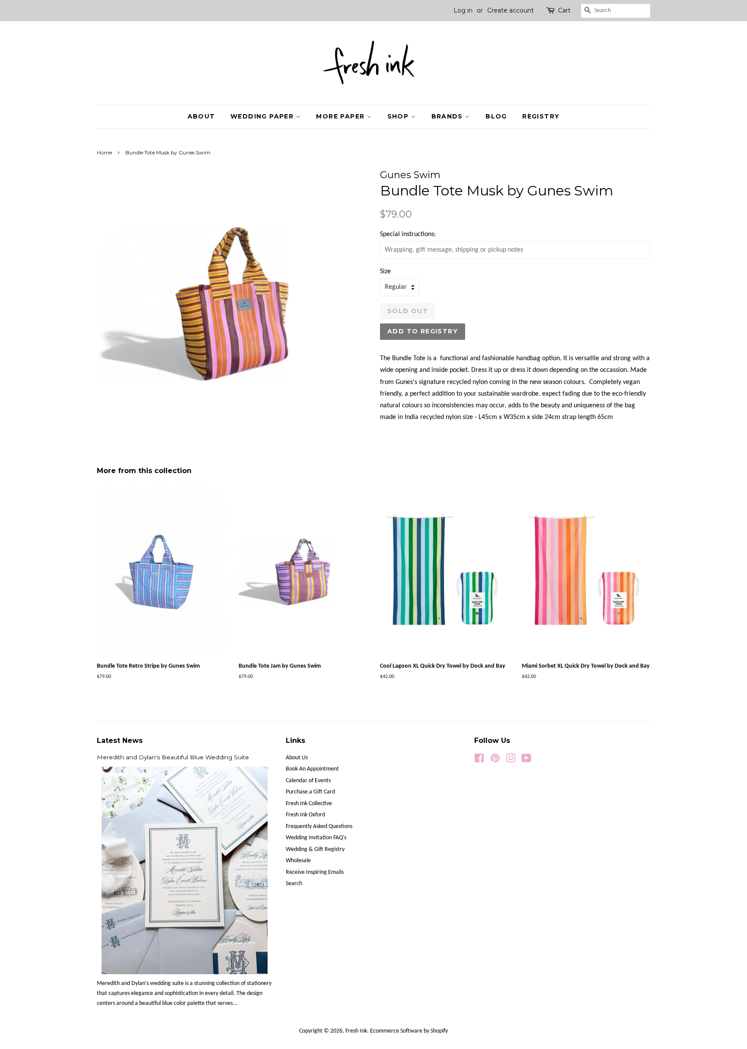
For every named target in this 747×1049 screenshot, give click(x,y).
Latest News (120, 740)
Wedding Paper (263, 116)
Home (104, 152)
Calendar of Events (308, 781)
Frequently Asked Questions (319, 826)
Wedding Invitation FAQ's (316, 838)
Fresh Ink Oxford (305, 815)
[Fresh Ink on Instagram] (510, 760)
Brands (448, 116)
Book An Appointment (312, 769)
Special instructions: (408, 234)
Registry (540, 116)
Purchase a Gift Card (310, 792)
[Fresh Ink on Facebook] (479, 760)
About (201, 116)
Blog (496, 116)
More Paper (341, 116)
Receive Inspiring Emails (315, 872)
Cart (564, 10)
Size (385, 271)
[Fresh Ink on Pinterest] (495, 760)
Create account (510, 10)
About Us (297, 758)
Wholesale (298, 861)
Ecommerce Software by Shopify (409, 1031)
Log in (462, 10)
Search (294, 883)
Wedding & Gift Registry (315, 849)
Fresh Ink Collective (309, 803)
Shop (399, 116)
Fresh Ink (356, 1031)
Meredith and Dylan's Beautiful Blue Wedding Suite (173, 757)
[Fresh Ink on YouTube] (526, 760)
